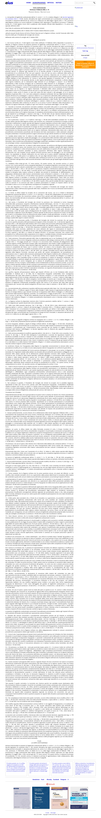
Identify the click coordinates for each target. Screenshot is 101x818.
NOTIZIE (59, 3)
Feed (42, 779)
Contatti (47, 812)
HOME (28, 3)
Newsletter (36, 779)
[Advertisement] (85, 90)
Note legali (53, 812)
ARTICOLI (50, 3)
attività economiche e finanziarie (85, 48)
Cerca (94, 3)
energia (85, 57)
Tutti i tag (85, 51)
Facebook (56, 779)
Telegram (63, 779)
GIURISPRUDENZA (39, 3)
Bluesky (49, 779)
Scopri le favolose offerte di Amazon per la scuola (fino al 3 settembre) (85, 65)
